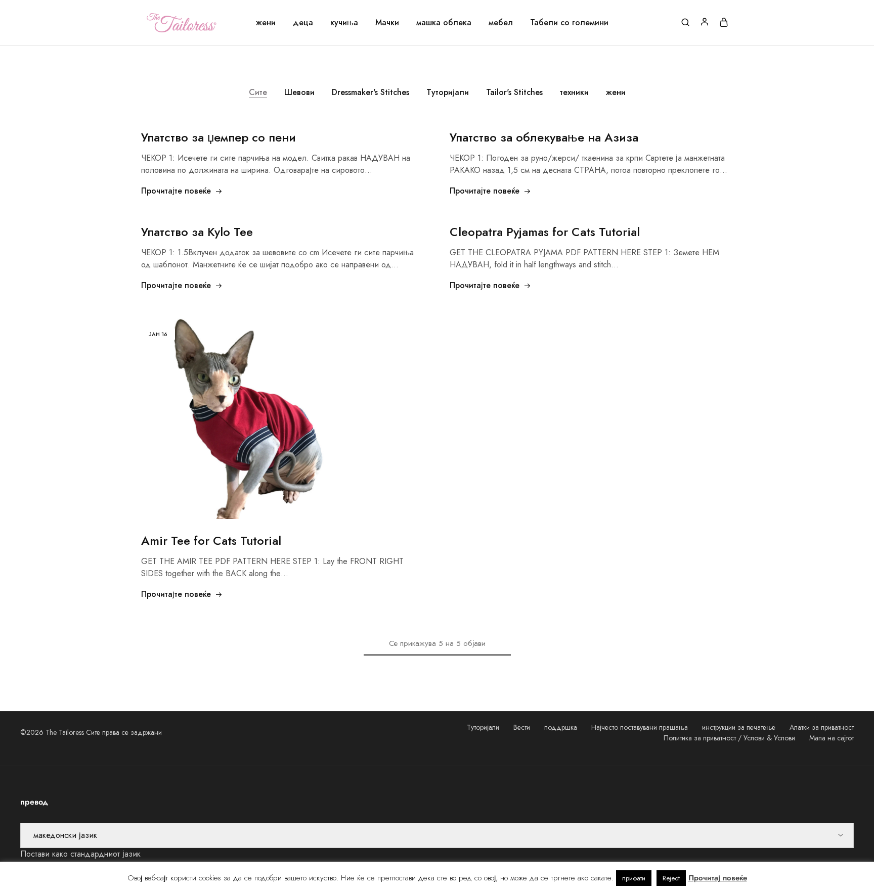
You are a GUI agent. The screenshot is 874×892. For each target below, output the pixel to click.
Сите (258, 92)
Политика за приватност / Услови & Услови (729, 738)
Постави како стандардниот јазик (80, 854)
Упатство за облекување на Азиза (544, 137)
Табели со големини (569, 22)
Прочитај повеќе (717, 877)
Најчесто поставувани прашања (639, 727)
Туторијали (447, 92)
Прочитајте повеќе (176, 191)
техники (574, 92)
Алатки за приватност (822, 727)
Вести (521, 727)
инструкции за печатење (738, 727)
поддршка (560, 727)
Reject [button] (671, 878)
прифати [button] (633, 878)
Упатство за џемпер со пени (218, 137)
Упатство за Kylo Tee (197, 232)
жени (266, 22)
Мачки (387, 22)
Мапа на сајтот (831, 738)
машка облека (443, 22)
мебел (501, 22)
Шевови (299, 92)
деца (303, 22)
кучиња (344, 22)
